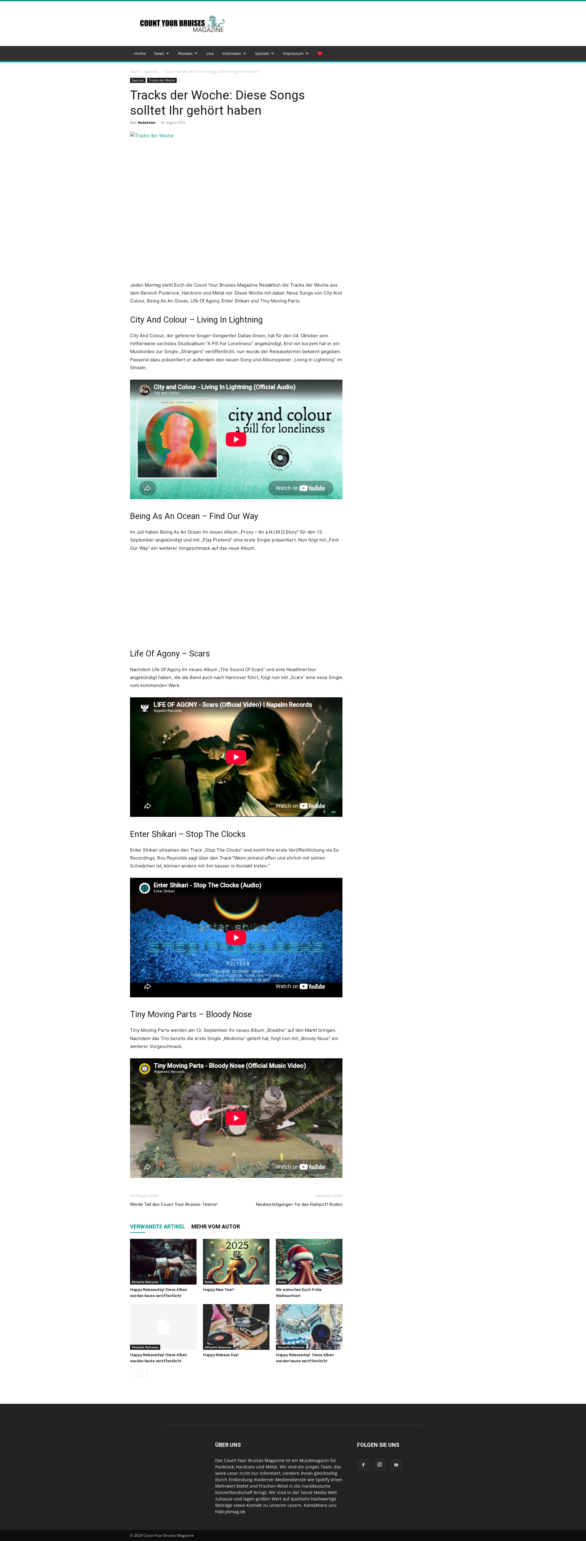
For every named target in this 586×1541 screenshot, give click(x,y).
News (159, 53)
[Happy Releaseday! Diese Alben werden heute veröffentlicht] (163, 1262)
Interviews (231, 53)
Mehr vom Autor (215, 1226)
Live (210, 53)
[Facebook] (363, 1465)
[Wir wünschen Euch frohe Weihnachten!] (309, 1262)
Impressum (293, 53)
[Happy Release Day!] (236, 1327)
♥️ (319, 53)
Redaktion (146, 122)
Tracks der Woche (162, 80)
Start (134, 71)
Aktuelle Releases (145, 1282)
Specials (262, 53)
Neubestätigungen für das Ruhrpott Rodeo (299, 1204)
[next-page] (143, 1373)
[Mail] (396, 1465)
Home (140, 53)
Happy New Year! (218, 1289)
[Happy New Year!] (236, 1262)
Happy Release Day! (221, 1355)
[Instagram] (380, 1465)
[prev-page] (134, 1373)
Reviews (185, 53)
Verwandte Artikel (157, 1226)
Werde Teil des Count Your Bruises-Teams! (173, 1204)
